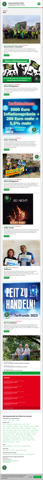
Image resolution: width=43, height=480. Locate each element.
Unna (21, 439)
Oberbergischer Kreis (7, 436)
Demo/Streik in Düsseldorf (13, 47)
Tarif (20, 45)
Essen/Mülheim (27, 428)
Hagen (15, 430)
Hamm (19, 430)
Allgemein (6, 45)
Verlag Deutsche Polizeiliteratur (18, 454)
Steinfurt (17, 439)
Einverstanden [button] (37, 476)
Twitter (13, 420)
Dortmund (32, 426)
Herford (28, 430)
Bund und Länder (11, 441)
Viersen (24, 439)
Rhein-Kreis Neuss (25, 438)
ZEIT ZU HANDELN (10, 323)
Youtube (4, 420)
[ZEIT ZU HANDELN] (21, 301)
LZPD (36, 432)
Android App (12, 450)
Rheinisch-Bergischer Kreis (15, 438)
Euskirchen (34, 428)
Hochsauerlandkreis (35, 430)
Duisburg (36, 426)
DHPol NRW (26, 426)
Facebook (9, 420)
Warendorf (29, 439)
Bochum (20, 424)
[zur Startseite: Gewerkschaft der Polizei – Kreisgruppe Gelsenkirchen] (4, 3)
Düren (4, 428)
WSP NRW (5, 441)
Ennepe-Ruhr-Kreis (15, 428)
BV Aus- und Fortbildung (7, 426)
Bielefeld (16, 424)
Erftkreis (21, 428)
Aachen (4, 424)
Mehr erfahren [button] (4, 478)
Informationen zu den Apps (21, 450)
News (10, 45)
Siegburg (31, 438)
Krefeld (24, 432)
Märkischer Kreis (6, 434)
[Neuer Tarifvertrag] (21, 117)
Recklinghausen (29, 436)
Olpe (19, 436)
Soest (13, 439)
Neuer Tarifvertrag (10, 139)
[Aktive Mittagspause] (21, 71)
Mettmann (12, 434)
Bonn (24, 424)
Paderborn (23, 436)
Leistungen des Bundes (26, 446)
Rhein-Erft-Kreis (6, 438)
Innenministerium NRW (11, 432)
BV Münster (15, 426)
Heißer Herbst (9, 227)
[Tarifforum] (21, 253)
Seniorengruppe (14, 45)
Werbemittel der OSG (30, 454)
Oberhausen (14, 436)
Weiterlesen (6, 55)
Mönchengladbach (27, 434)
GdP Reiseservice (16, 446)
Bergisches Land (10, 424)
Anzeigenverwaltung (7, 454)
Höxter (4, 432)
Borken (27, 424)
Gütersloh (11, 430)
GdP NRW (18, 441)
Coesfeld (21, 426)
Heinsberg (24, 430)
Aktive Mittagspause (11, 86)
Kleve (18, 432)
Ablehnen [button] (30, 476)
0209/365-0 (8, 462)
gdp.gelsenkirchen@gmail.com (12, 460)
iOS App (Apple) (6, 450)
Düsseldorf (8, 428)
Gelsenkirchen (5, 430)
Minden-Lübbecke (19, 434)
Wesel (33, 439)
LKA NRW (32, 432)
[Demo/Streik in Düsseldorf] (21, 29)
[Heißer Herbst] (21, 209)
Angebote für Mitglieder (7, 446)
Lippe (28, 432)
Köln (21, 432)
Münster (34, 434)
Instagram (18, 420)
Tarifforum (7, 269)
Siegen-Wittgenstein (7, 439)
